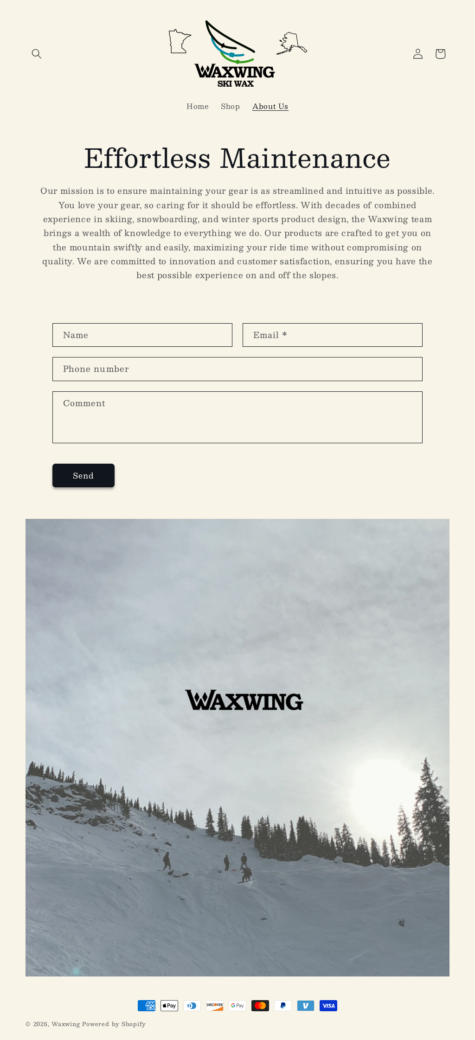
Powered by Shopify (114, 1023)
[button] (37, 54)
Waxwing (65, 1023)
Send (83, 475)
